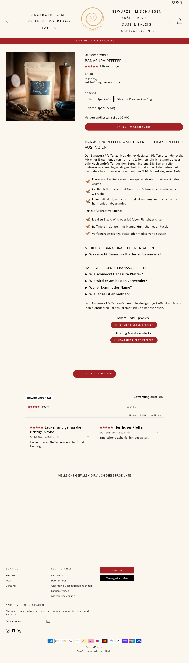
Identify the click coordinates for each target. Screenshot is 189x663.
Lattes (49, 28)
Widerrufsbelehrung (63, 596)
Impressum (57, 575)
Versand (11, 585)
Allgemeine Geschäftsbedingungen (71, 585)
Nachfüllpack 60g (99, 99)
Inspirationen (135, 31)
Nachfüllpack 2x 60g (101, 108)
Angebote (42, 15)
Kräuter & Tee (137, 18)
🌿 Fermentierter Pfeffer (133, 324)
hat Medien (155, 415)
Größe (91, 93)
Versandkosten (112, 82)
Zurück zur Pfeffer (96, 373)
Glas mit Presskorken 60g (134, 99)
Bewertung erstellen (148, 397)
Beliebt (143, 415)
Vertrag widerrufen (117, 578)
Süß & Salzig (137, 24)
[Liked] (88, 437)
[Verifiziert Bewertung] (57, 437)
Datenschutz (58, 580)
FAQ (8, 580)
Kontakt (10, 575)
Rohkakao (59, 21)
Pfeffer (36, 21)
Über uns (117, 570)
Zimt (62, 15)
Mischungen (148, 11)
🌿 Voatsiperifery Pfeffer (134, 340)
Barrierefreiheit (60, 591)
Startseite (90, 55)
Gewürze (121, 11)
